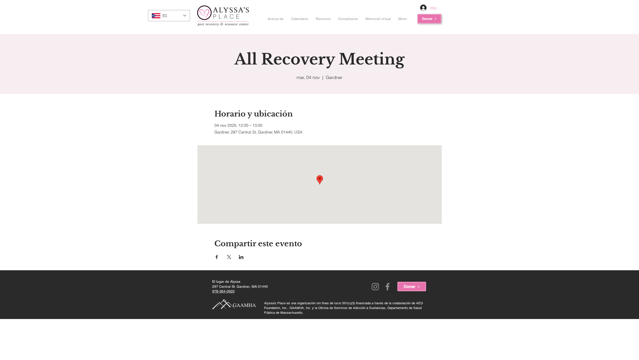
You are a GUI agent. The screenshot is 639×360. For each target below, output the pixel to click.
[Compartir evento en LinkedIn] (241, 257)
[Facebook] (387, 287)
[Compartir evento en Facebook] (216, 257)
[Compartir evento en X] (229, 257)
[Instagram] (375, 287)
